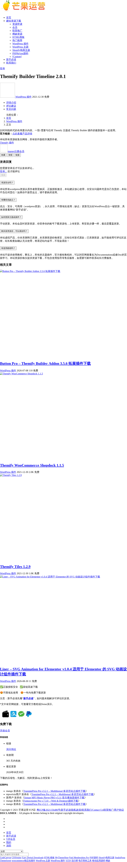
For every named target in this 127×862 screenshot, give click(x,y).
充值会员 (5, 730)
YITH (68, 860)
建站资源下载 (13, 20)
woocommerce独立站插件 (23, 860)
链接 (17, 155)
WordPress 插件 (20, 43)
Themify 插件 (7, 142)
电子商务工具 (85, 860)
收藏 (3, 155)
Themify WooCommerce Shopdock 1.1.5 (32, 465)
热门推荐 (17, 40)
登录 (2, 68)
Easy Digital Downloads (32, 857)
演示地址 (11, 749)
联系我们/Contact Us (92, 810)
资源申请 (17, 24)
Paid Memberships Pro (79, 857)
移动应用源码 (98, 860)
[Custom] (17, 56)
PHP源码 (94, 857)
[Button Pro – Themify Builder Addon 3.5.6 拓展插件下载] (30, 271)
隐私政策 (76, 810)
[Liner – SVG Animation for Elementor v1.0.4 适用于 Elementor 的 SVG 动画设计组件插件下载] (50, 576)
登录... (3, 171)
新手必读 (11, 59)
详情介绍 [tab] (11, 102)
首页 (8, 17)
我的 (8, 842)
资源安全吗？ (7, 182)
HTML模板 (18, 37)
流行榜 (74, 860)
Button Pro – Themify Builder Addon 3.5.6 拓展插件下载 (45, 363)
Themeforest (5, 860)
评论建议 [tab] (11, 105)
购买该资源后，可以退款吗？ (14, 231)
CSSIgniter (17, 857)
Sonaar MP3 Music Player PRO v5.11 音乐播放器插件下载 (54, 797)
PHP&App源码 (20, 53)
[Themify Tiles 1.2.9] (11, 475)
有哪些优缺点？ (8, 200)
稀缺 (108, 860)
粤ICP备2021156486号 (48, 810)
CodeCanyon (5, 857)
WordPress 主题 (20, 47)
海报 (10, 155)
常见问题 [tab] (11, 109)
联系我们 (11, 62)
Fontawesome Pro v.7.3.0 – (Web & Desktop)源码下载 (50, 801)
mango (16, 151)
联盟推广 (17, 30)
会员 (14, 27)
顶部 (8, 845)
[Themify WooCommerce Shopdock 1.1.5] (21, 373)
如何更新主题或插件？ (11, 217)
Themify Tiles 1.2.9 (15, 567)
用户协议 (119, 810)
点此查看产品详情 (22, 133)
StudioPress (120, 857)
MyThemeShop (62, 857)
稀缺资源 (17, 33)
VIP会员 (10, 839)
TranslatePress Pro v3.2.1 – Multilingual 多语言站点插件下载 (54, 791)
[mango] (7, 96)
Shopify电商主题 (21, 50)
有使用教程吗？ (8, 248)
